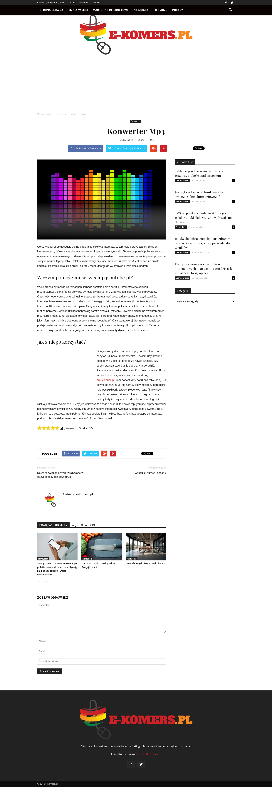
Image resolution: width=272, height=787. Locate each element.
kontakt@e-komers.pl (149, 754)
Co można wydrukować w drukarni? (145, 563)
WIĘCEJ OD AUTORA (83, 525)
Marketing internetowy (110, 10)
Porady (177, 10)
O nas (73, 2)
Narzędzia (141, 10)
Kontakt (95, 2)
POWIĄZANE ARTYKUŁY (53, 525)
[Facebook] (226, 2)
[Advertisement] (136, 82)
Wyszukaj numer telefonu (150, 473)
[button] (230, 10)
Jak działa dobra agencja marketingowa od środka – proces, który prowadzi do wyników (203, 243)
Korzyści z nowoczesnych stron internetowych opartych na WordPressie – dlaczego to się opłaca (204, 268)
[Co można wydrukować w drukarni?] (146, 546)
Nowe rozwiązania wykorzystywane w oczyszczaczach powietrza (60, 474)
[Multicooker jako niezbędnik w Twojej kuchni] (101, 546)
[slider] (48, 428)
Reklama (83, 2)
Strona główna (51, 10)
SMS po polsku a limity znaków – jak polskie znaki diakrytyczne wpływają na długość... (203, 217)
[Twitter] (232, 2)
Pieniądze (160, 10)
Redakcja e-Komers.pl (78, 494)
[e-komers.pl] (136, 35)
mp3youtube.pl (105, 379)
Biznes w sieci (78, 10)
